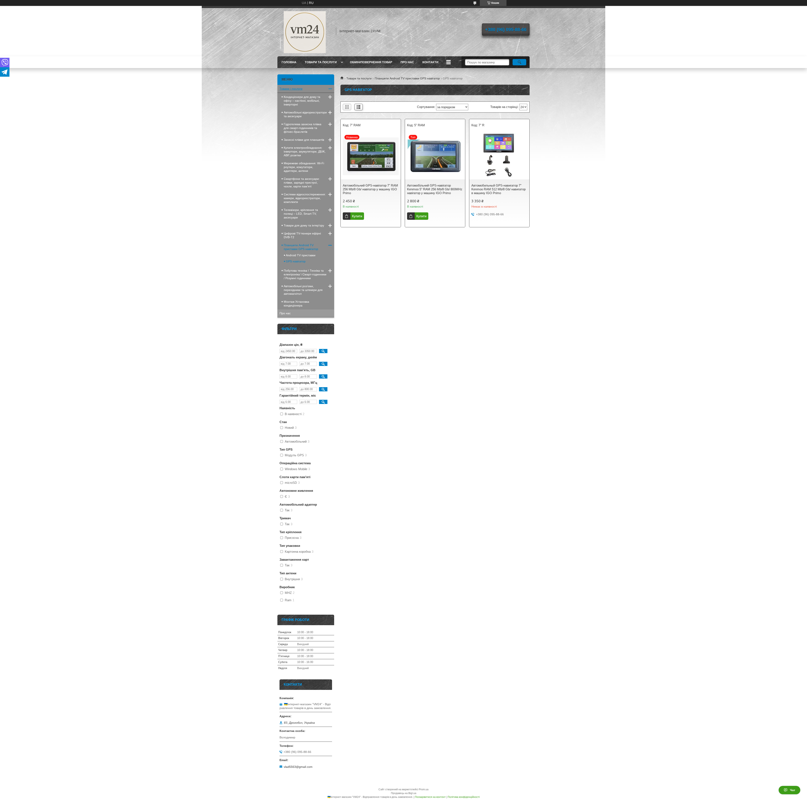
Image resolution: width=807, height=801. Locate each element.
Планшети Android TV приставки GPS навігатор (407, 78)
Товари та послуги (321, 62)
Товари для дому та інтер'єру (304, 225)
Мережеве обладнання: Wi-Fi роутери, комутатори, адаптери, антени (304, 167)
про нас (407, 62)
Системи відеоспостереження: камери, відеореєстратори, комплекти (305, 198)
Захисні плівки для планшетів (304, 139)
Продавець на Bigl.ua (403, 793)
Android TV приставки (300, 255)
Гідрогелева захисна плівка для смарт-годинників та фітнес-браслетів (302, 127)
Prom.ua (424, 789)
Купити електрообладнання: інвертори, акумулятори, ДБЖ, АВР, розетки (305, 151)
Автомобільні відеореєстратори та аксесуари (305, 114)
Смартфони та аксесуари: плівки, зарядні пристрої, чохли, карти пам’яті (302, 182)
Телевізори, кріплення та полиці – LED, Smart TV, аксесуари (301, 213)
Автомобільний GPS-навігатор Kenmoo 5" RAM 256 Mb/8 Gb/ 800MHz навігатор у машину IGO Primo (434, 189)
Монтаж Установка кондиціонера (296, 303)
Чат (792, 790)
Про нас (285, 313)
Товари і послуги (291, 88)
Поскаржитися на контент (430, 797)
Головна (289, 62)
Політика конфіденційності (464, 797)
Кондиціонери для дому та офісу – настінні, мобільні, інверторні (302, 100)
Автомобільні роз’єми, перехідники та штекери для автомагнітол (303, 289)
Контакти (430, 62)
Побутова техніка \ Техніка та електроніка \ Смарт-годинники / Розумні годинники (305, 274)
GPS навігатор (296, 261)
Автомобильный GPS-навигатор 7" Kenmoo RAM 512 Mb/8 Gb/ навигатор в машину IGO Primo (498, 189)
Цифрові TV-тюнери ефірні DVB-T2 (302, 235)
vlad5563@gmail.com (298, 766)
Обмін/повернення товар (371, 62)
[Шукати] (519, 62)
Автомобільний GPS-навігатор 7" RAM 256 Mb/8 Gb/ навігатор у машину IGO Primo (370, 189)
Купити (357, 216)
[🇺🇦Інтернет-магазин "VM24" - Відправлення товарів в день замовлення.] (304, 31)
